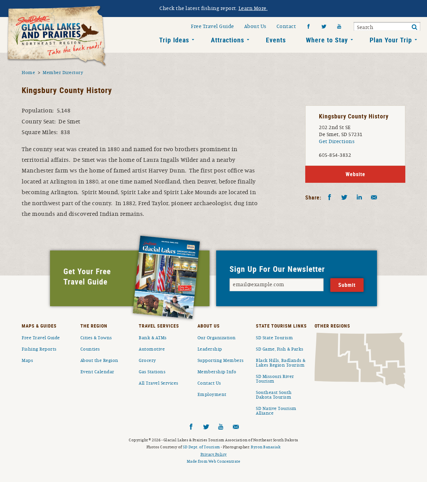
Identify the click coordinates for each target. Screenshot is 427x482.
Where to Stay (327, 39)
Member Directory (63, 72)
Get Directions (337, 141)
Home (28, 72)
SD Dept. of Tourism (201, 447)
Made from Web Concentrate (214, 461)
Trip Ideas (174, 39)
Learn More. (253, 8)
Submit (414, 27)
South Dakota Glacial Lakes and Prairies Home (57, 36)
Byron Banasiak (266, 447)
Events (276, 39)
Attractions (227, 39)
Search (365, 27)
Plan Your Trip (391, 39)
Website (355, 174)
